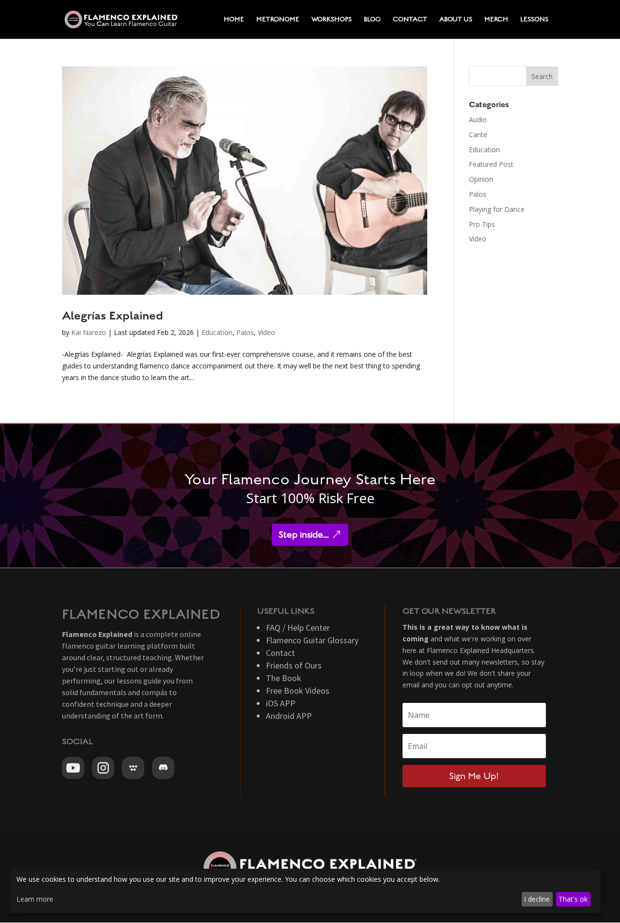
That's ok (573, 899)
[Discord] (163, 768)
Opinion (481, 179)
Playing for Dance (497, 209)
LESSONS (534, 19)
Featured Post (491, 164)
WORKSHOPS (331, 19)
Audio (478, 119)
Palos (245, 332)
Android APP (289, 715)
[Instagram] (103, 768)
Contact (280, 652)
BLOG (372, 19)
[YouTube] (73, 768)
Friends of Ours (294, 665)
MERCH (496, 19)
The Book (283, 678)
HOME (234, 19)
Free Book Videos (297, 690)
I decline (537, 899)
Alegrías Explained (112, 315)
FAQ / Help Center (298, 627)
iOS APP (280, 703)
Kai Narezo (88, 332)
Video (266, 332)
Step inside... (304, 535)
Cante (478, 134)
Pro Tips (482, 224)
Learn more (34, 899)
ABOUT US (455, 19)
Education (217, 332)
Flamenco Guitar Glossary (312, 640)
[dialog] (305, 891)
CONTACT (410, 19)
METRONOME (277, 19)
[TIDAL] (133, 768)
